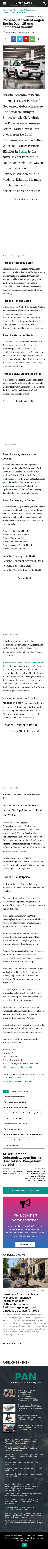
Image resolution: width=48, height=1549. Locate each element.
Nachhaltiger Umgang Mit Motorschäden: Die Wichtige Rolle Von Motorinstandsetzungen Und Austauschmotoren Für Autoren (22, 1441)
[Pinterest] (26, 39)
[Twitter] (20, 39)
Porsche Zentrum (30, 1140)
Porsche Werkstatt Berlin (12, 1140)
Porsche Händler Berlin (12, 1113)
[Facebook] (13, 39)
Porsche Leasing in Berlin (13, 1118)
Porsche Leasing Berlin (31, 1113)
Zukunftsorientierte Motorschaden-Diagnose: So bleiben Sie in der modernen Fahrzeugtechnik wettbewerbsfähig (22, 1501)
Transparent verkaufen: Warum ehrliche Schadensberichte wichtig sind (19, 1508)
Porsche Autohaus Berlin (19, 1091)
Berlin (23, 151)
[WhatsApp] (32, 39)
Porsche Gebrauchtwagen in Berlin (16, 1107)
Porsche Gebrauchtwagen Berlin (15, 1102)
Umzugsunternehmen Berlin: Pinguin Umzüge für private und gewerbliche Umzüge (29, 1418)
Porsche (17, 478)
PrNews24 (13, 32)
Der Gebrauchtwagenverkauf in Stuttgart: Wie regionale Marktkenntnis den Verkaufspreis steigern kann (24, 1523)
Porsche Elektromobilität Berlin (14, 1097)
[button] (44, 3)
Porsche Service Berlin (34, 1134)
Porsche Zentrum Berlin (12, 1145)
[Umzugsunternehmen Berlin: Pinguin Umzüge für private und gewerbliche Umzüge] (9, 1418)
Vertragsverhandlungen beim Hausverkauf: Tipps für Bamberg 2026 (24, 1469)
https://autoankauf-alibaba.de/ (22, 1067)
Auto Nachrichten (9, 1291)
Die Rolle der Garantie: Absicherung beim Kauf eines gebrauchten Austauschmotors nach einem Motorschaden (24, 1457)
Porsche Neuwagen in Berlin (14, 1134)
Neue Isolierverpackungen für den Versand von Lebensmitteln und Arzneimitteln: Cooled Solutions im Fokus (30, 1408)
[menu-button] (4, 3)
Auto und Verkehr (9, 10)
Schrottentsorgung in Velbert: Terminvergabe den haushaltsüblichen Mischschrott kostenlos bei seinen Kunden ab (35, 1176)
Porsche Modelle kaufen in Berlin (15, 1124)
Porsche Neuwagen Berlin (13, 1129)
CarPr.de (29, 1081)
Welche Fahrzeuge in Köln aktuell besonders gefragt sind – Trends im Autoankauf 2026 (30, 1427)
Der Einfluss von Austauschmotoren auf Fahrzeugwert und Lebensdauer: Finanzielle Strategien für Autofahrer (21, 1449)
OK (24, 1545)
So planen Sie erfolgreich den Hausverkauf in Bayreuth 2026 (21, 1463)
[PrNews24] (4, 32)
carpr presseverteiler (24, 1291)
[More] (38, 39)
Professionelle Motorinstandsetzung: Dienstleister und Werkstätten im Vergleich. (23, 1495)
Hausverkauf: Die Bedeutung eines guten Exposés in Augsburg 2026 (23, 1475)
